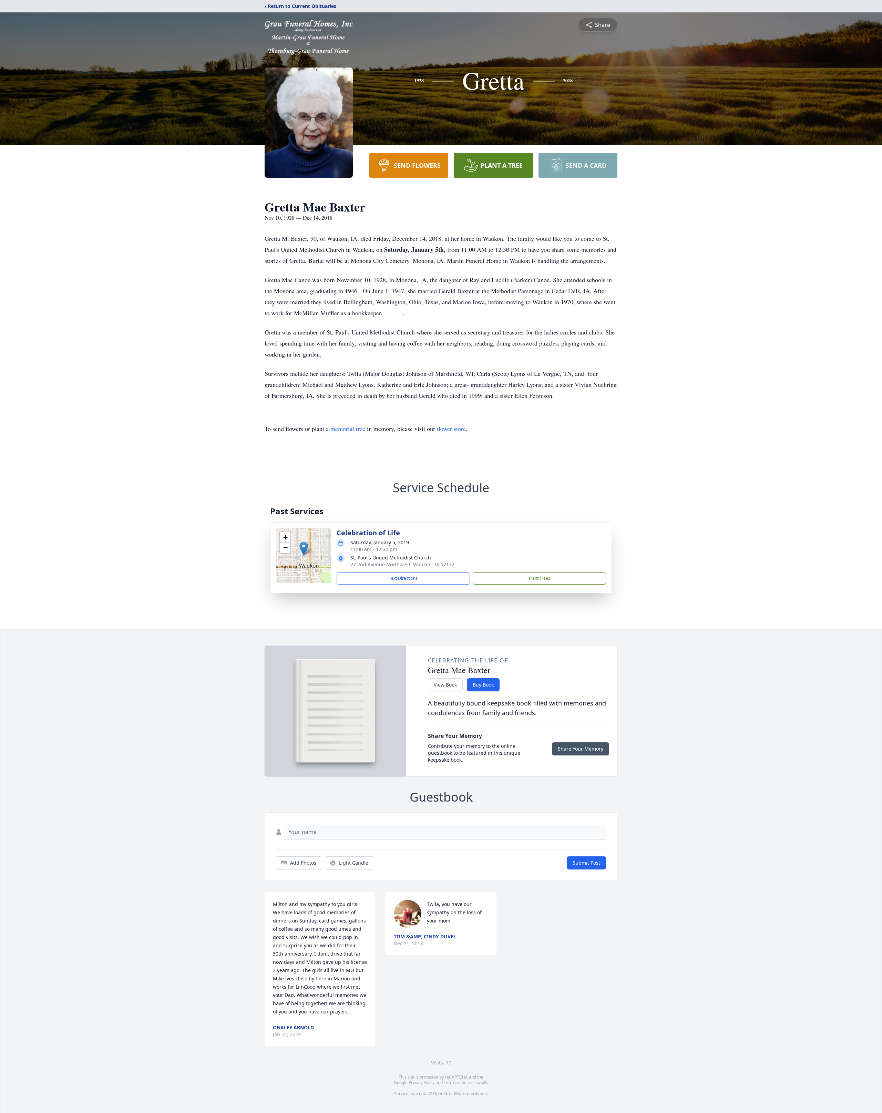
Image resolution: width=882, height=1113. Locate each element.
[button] (303, 549)
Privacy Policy (421, 1082)
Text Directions (403, 578)
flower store (451, 428)
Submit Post (586, 862)
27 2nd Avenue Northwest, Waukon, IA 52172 (402, 564)
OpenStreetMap (448, 1093)
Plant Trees (539, 578)
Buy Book (483, 684)
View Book (445, 684)
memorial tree (347, 428)
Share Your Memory (580, 748)
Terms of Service (460, 1082)
